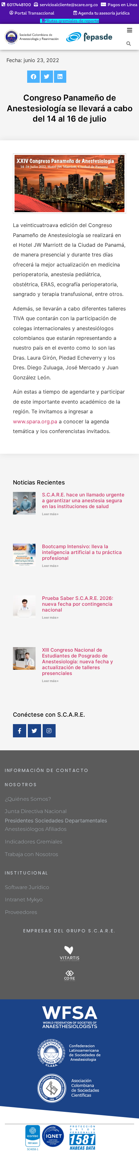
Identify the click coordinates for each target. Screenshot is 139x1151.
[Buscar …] (128, 43)
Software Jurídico (27, 887)
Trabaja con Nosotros (31, 854)
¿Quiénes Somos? (28, 799)
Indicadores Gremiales (33, 842)
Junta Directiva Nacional (36, 811)
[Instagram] (49, 730)
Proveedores (21, 912)
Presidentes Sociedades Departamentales (56, 820)
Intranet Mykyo (24, 899)
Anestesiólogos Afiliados (36, 829)
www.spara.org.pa (35, 421)
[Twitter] (34, 730)
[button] (33, 77)
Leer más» (50, 514)
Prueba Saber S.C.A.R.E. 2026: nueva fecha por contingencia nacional (77, 604)
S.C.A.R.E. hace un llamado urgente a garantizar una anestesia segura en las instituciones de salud (83, 500)
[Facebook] (19, 730)
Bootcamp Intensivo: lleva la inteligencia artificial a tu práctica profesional (82, 552)
